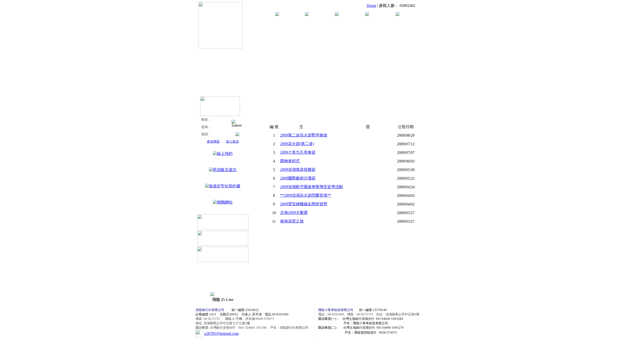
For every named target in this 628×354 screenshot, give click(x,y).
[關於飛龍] (277, 15)
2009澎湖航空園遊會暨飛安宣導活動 (311, 187)
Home (371, 5)
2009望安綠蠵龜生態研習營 (303, 204)
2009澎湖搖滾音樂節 (297, 169)
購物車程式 (290, 161)
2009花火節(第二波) (297, 144)
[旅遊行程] (337, 15)
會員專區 (213, 141)
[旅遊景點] (367, 15)
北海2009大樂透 (294, 212)
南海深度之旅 (292, 221)
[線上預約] (223, 153)
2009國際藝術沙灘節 (297, 178)
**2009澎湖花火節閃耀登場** (305, 195)
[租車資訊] (307, 15)
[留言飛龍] (398, 15)
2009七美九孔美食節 (297, 152)
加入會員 (232, 141)
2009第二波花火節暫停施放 (303, 135)
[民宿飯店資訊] (222, 170)
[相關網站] (223, 202)
